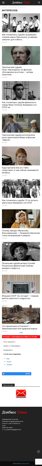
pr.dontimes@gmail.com (13, 429)
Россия (9, 361)
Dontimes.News (24, 463)
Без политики (12, 7)
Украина (9, 364)
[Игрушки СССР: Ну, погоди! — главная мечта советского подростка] (21, 284)
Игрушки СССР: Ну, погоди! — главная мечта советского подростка (20, 297)
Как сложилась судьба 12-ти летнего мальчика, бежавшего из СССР (20, 201)
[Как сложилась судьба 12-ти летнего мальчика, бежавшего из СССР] (21, 188)
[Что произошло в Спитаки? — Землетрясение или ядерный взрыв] (21, 314)
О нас (4, 425)
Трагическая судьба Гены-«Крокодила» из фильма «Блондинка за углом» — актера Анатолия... (17, 71)
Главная (4, 7)
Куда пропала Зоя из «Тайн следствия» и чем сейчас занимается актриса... (20, 170)
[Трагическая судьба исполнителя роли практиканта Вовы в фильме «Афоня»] (21, 123)
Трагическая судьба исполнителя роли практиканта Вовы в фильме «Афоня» (18, 137)
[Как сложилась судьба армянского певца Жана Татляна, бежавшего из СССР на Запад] (21, 90)
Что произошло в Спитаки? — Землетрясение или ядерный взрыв (19, 327)
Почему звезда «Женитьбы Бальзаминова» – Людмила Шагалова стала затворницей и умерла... (21, 233)
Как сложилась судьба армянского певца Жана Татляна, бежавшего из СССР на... (19, 104)
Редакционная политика (10, 419)
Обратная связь (7, 427)
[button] (3, 2)
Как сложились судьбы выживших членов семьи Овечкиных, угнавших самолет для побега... (19, 37)
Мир (8, 358)
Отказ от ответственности (11, 423)
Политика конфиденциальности (12, 421)
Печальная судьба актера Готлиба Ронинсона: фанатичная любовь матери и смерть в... (18, 265)
